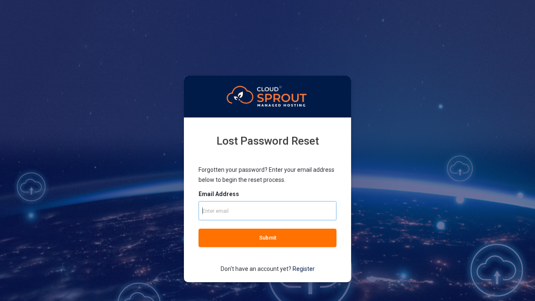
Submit (267, 238)
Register (304, 268)
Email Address (219, 194)
